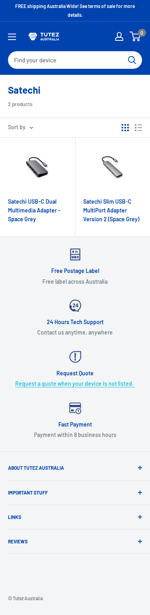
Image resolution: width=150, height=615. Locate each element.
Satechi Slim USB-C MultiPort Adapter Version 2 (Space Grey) (111, 210)
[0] (135, 36)
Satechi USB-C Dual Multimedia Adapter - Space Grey (34, 210)
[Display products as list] (138, 127)
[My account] (119, 36)
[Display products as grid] (125, 127)
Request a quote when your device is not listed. (75, 383)
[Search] (132, 60)
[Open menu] (12, 37)
